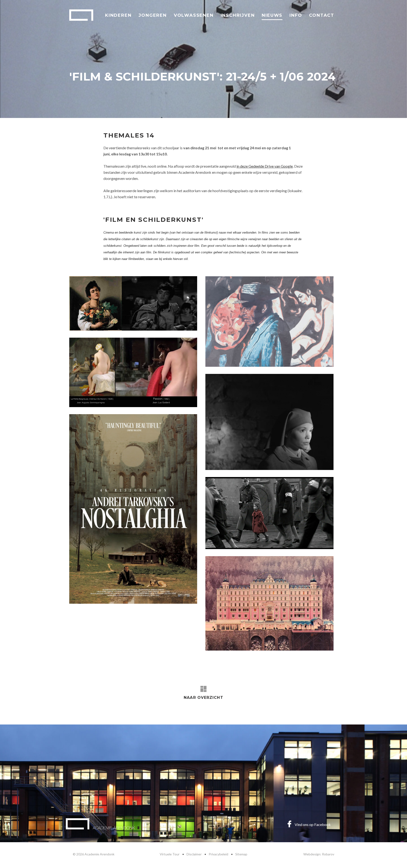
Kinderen (118, 15)
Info (295, 15)
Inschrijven (238, 15)
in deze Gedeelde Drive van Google (264, 166)
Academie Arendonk (81, 15)
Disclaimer (194, 854)
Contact (321, 15)
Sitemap (241, 854)
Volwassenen (194, 15)
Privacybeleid (218, 854)
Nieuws (272, 15)
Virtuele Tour (169, 854)
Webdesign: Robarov (318, 854)
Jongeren (152, 15)
